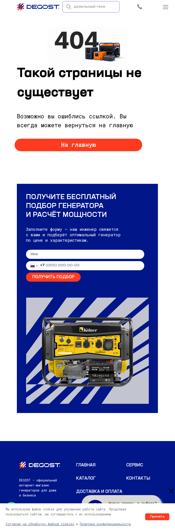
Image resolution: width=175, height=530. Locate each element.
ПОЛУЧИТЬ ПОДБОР (53, 277)
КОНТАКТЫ (138, 478)
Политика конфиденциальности (105, 524)
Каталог (86, 478)
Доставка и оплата (99, 492)
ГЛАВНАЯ (85, 465)
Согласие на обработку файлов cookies (40, 524)
